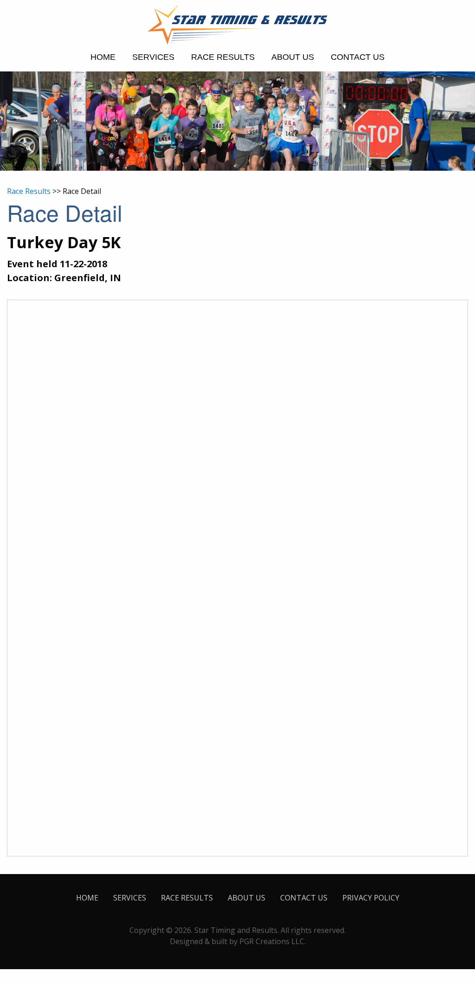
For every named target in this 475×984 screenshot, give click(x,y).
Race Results (223, 57)
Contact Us (358, 57)
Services (153, 57)
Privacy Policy (370, 898)
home (103, 57)
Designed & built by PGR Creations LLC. (238, 941)
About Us (292, 57)
